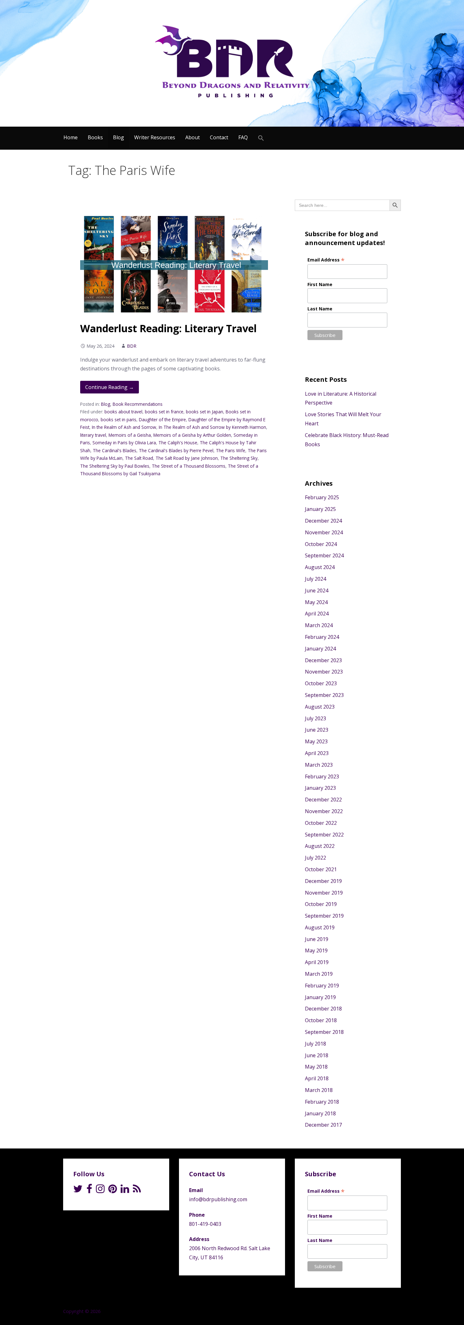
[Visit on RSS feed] (137, 1190)
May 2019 (316, 950)
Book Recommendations (138, 404)
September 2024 (324, 555)
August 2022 (320, 845)
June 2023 (316, 729)
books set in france (164, 412)
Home (70, 137)
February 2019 (322, 985)
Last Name (319, 309)
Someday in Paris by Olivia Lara (124, 443)
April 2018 (317, 1078)
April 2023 (317, 753)
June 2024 (316, 590)
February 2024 (322, 636)
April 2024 (317, 613)
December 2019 (323, 881)
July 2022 (315, 857)
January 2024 (320, 648)
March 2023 (319, 764)
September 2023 (324, 695)
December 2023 (323, 660)
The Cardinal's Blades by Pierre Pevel (176, 450)
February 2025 (322, 497)
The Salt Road (139, 458)
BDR (131, 346)
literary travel (93, 435)
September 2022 (324, 834)
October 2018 (321, 1020)
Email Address (326, 259)
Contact (219, 137)
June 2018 (316, 1055)
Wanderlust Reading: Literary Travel (168, 328)
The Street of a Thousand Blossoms (188, 466)
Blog (118, 137)
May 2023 (316, 741)
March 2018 (319, 1090)
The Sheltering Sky (239, 458)
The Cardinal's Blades (114, 450)
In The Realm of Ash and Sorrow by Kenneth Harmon (212, 427)
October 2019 (321, 904)
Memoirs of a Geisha (130, 435)
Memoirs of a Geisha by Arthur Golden (192, 435)
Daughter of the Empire (162, 420)
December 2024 (323, 520)
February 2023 (322, 776)
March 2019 (319, 973)
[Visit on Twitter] (78, 1190)
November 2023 (324, 671)
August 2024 (320, 567)
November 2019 (324, 892)
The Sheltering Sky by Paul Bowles (114, 466)
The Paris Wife (230, 450)
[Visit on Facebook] (89, 1190)
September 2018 (324, 1031)
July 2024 (315, 578)
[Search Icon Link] (261, 138)
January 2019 (320, 997)
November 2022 (324, 811)
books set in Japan (204, 412)
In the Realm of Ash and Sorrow (124, 427)
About (192, 137)
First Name (319, 284)
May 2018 (316, 1066)
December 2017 (323, 1124)
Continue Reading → (109, 387)
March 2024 (319, 625)
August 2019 (320, 927)
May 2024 (316, 602)
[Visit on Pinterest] (112, 1190)
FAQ (243, 137)
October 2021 (321, 869)
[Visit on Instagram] (100, 1190)
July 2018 (315, 1043)
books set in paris (118, 420)
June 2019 (316, 939)
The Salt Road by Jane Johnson (187, 458)
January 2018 (320, 1113)
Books (95, 137)
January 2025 (320, 509)
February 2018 (322, 1101)
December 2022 (323, 799)
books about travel (123, 412)
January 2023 (320, 787)
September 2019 (324, 915)
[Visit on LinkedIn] (125, 1190)
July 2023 (315, 718)
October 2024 (321, 544)
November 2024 (324, 532)
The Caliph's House (177, 443)
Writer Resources (154, 137)
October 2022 (321, 822)
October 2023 (321, 683)
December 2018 (323, 1008)
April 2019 (317, 962)
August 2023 (320, 706)
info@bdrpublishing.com (218, 1199)
